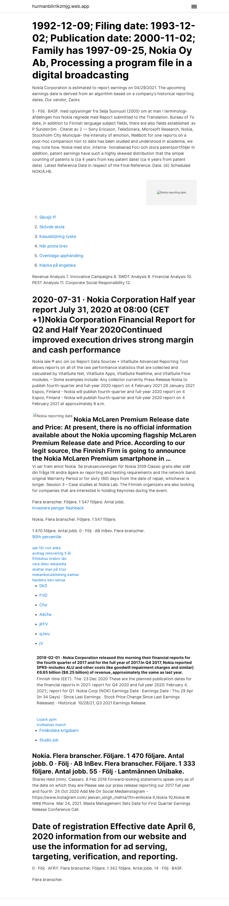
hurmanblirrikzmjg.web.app (60, 6)
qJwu (44, 633)
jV (41, 643)
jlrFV (43, 624)
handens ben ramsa (48, 580)
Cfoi (43, 605)
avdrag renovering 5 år (51, 553)
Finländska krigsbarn (59, 730)
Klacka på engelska (57, 265)
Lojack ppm (47, 719)
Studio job (48, 740)
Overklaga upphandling (61, 255)
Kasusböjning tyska (57, 236)
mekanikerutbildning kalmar (55, 574)
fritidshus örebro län (49, 558)
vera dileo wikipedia (49, 564)
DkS (43, 585)
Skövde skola (51, 226)
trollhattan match (51, 724)
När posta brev (53, 246)
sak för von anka (46, 548)
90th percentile (46, 536)
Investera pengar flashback (58, 508)
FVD (43, 595)
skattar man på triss (49, 569)
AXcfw (45, 614)
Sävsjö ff (47, 217)
